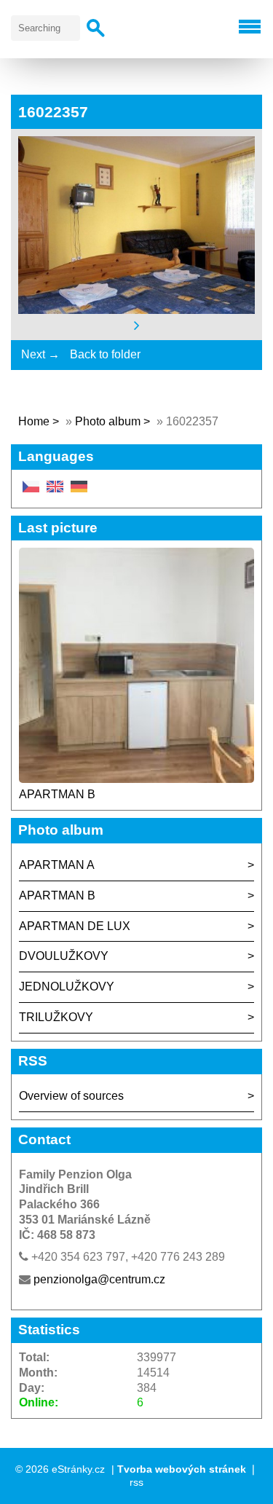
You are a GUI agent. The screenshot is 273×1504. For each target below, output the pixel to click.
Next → (40, 354)
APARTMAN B (57, 794)
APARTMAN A (57, 865)
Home (34, 421)
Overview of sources (71, 1096)
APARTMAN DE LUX (74, 926)
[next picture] (137, 325)
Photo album (108, 421)
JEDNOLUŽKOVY (66, 986)
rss (136, 1482)
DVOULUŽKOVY (63, 956)
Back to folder (105, 354)
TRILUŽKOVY (56, 1017)
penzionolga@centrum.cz (99, 1279)
